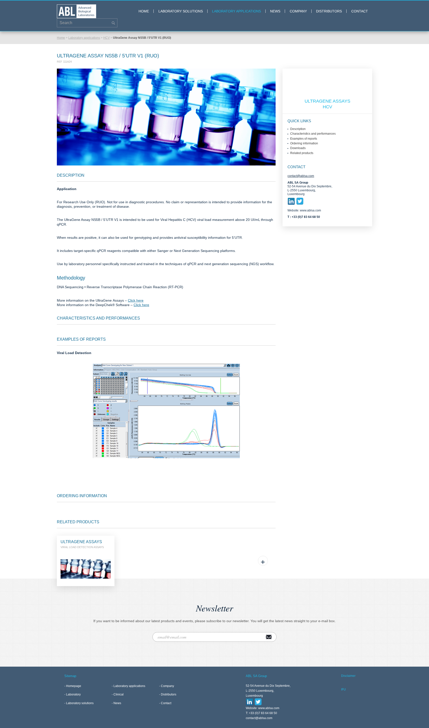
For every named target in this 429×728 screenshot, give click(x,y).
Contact (359, 11)
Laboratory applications (236, 11)
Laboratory (73, 694)
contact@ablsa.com (300, 176)
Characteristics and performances (313, 133)
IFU (343, 689)
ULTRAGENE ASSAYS (327, 101)
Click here (135, 300)
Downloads (298, 148)
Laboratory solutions (180, 11)
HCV (106, 38)
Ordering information (304, 143)
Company (298, 11)
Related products (301, 153)
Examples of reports (303, 138)
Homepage (73, 686)
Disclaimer (348, 676)
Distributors (329, 11)
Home (144, 11)
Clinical (118, 694)
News (275, 11)
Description (298, 129)
